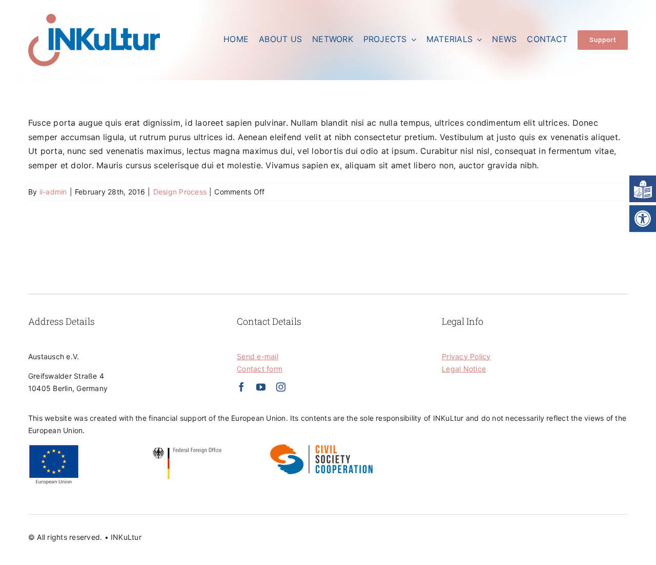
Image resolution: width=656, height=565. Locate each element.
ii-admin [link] (53, 191)
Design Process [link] (180, 191)
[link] (642, 218)
